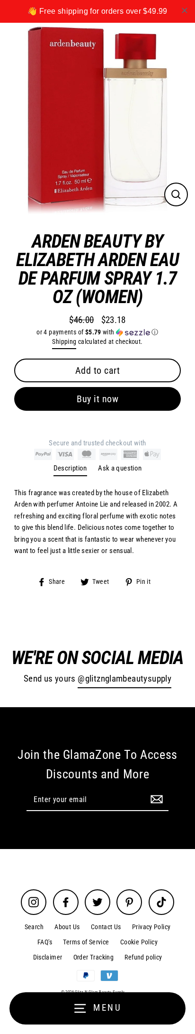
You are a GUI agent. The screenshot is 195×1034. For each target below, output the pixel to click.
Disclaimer (47, 957)
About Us (67, 927)
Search (34, 927)
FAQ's (44, 942)
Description (70, 468)
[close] (184, 10)
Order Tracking (93, 957)
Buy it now (97, 399)
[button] (97, 332)
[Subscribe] (155, 799)
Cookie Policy (139, 942)
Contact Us (106, 927)
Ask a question (120, 468)
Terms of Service (86, 942)
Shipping (64, 341)
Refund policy (143, 957)
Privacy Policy (151, 927)
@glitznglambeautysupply (124, 679)
